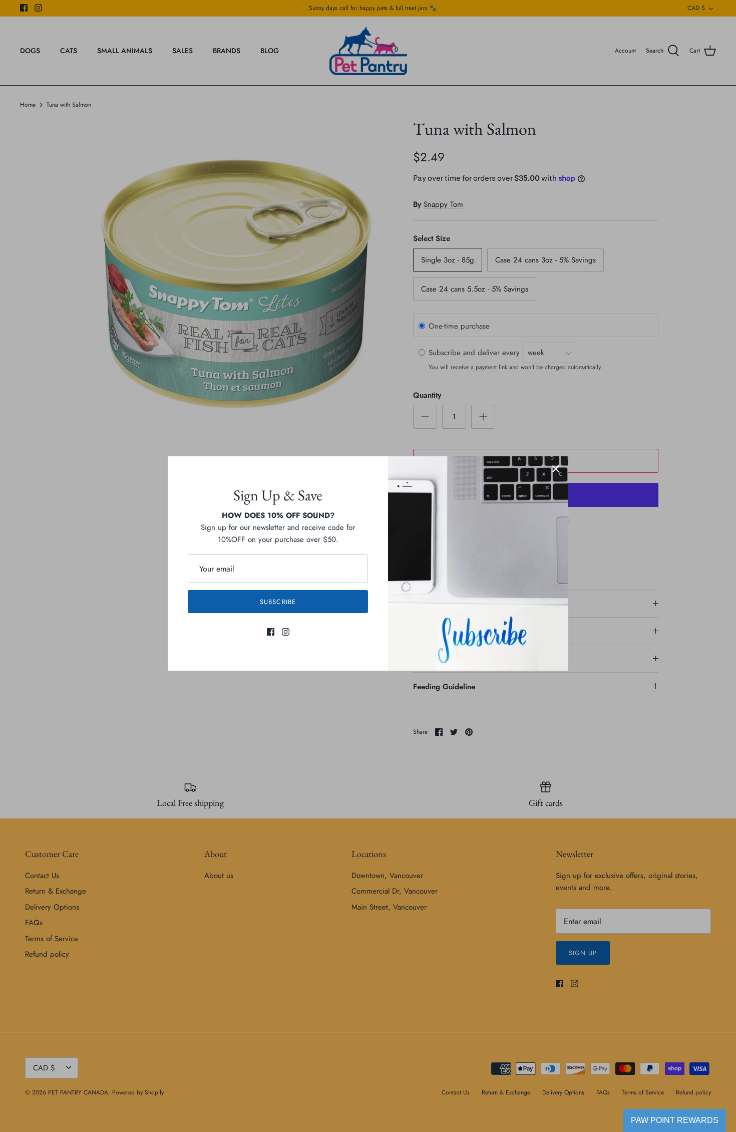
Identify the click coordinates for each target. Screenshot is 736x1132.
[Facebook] (270, 632)
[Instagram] (285, 632)
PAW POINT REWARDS (674, 1120)
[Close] (556, 469)
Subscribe (277, 602)
